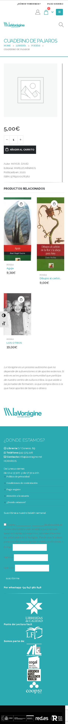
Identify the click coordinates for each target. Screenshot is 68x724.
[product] (17, 229)
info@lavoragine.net (30, 456)
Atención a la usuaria (17, 495)
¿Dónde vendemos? (29, 4)
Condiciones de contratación (22, 482)
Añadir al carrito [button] (21, 203)
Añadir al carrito (22, 149)
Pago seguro (55, 4)
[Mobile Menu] (59, 12)
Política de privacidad (17, 476)
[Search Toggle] (61, 25)
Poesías (10, 265)
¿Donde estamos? (16, 502)
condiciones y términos (30, 524)
